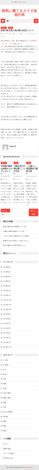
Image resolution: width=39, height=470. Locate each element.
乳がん (4, 28)
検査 (4, 421)
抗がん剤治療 (7, 412)
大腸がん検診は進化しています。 (14, 231)
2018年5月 (7, 276)
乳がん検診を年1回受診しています (15, 226)
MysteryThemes (28, 467)
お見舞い (6, 365)
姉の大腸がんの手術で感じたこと (14, 245)
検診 (4, 426)
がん (4, 369)
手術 (4, 407)
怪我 (4, 402)
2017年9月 (7, 314)
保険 (4, 383)
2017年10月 (7, 309)
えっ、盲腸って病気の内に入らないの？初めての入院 (7, 210)
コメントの (8, 453)
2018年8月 (7, 267)
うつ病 (5, 360)
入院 (10, 28)
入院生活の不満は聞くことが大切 (19, 169)
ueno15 (17, 33)
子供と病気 (7, 393)
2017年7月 (7, 323)
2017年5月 (7, 333)
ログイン (6, 444)
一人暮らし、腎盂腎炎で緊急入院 (32, 169)
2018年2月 (7, 290)
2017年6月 (7, 328)
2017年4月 (7, 337)
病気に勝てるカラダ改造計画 (19, 12)
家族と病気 (7, 398)
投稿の (7, 448)
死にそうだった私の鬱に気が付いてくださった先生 (34, 210)
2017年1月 (7, 342)
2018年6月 (7, 272)
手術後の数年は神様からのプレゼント (6, 169)
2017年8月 (7, 319)
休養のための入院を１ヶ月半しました (16, 240)
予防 (4, 379)
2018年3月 (7, 286)
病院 (4, 430)
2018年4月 (7, 281)
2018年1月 (7, 295)
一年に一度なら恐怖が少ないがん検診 (16, 236)
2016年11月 (7, 347)
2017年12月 (7, 300)
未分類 (5, 416)
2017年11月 (7, 304)
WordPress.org (8, 458)
